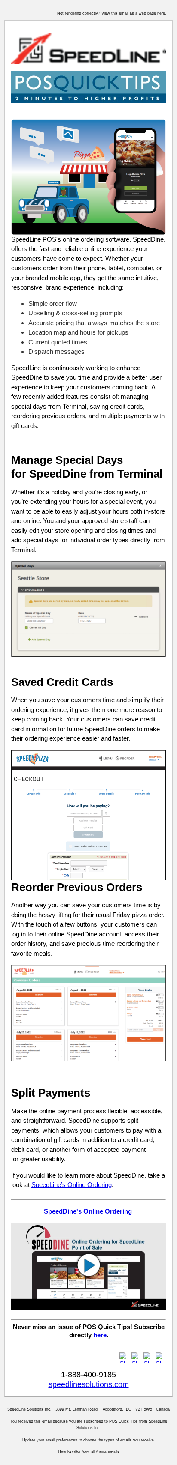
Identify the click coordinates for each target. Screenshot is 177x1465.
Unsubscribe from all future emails (88, 1452)
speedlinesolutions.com (89, 1384)
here (161, 13)
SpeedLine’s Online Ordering (71, 1184)
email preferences (61, 1440)
